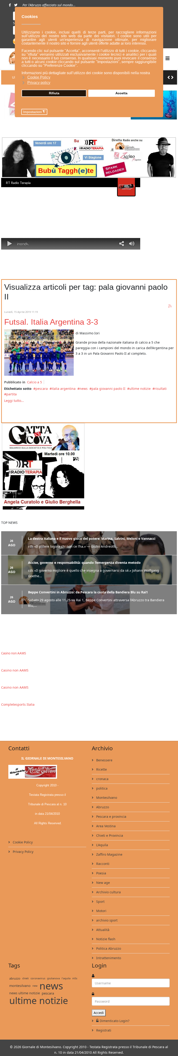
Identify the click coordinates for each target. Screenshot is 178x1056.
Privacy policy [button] (38, 83)
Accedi (99, 1012)
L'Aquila (101, 845)
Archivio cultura (108, 892)
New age (102, 882)
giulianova (53, 978)
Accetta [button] (121, 93)
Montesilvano (106, 797)
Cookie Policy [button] (38, 77)
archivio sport (106, 920)
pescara (41, 388)
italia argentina (64, 388)
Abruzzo (102, 807)
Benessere (103, 760)
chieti (25, 978)
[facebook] (10, 5)
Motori (100, 911)
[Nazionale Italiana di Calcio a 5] (39, 353)
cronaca (101, 779)
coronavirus (38, 978)
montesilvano (20, 985)
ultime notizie (140, 388)
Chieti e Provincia (109, 835)
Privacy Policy (22, 851)
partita (11, 394)
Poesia (100, 873)
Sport (100, 901)
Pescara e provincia (110, 816)
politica (101, 788)
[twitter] (15, 5)
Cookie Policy (22, 842)
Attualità (102, 930)
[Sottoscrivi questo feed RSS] (170, 306)
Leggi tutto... (14, 400)
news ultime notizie (24, 993)
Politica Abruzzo (108, 948)
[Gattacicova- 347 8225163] (89, 466)
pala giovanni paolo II (108, 388)
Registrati (103, 1030)
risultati (161, 388)
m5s (74, 978)
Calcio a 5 (34, 382)
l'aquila (66, 978)
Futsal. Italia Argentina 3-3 (51, 321)
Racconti (102, 863)
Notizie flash (105, 939)
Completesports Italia (18, 704)
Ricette (101, 769)
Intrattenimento (108, 958)
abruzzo (14, 978)
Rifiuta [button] (54, 93)
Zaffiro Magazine (108, 854)
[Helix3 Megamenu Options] (167, 58)
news (83, 388)
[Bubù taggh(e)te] (89, 157)
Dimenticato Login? (114, 1021)
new (35, 985)
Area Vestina (105, 826)
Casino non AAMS (13, 653)
